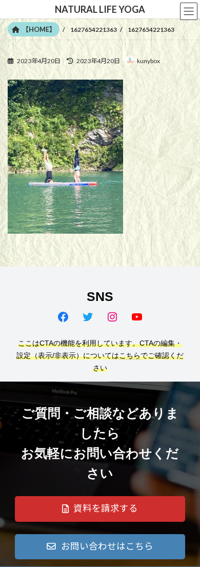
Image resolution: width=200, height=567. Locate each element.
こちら (130, 355)
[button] (100, 509)
